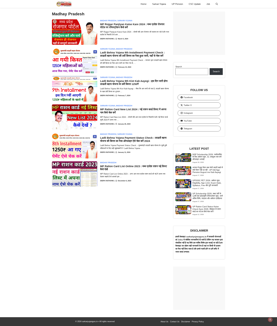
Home (143, 4)
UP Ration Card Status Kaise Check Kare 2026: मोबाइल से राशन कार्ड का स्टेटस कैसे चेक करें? (206, 209)
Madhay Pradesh (108, 21)
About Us (164, 322)
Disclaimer (185, 322)
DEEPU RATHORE (107, 39)
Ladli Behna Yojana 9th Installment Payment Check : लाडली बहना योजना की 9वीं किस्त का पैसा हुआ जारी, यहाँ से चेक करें (132, 54)
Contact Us (174, 322)
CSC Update (195, 4)
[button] (217, 4)
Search (178, 66)
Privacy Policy (198, 322)
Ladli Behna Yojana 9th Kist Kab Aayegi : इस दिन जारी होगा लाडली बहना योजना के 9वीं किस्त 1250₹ (133, 83)
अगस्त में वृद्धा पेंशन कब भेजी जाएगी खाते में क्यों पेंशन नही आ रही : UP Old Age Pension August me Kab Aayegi (207, 169)
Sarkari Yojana (159, 4)
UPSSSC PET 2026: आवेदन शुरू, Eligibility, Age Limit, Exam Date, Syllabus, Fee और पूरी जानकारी (206, 182)
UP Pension (177, 4)
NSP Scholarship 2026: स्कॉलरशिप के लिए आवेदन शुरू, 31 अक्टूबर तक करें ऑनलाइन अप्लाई (207, 156)
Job (208, 4)
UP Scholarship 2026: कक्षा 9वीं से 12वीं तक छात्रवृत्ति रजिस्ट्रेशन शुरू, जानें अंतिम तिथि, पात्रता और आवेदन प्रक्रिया (207, 196)
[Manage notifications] (270, 319)
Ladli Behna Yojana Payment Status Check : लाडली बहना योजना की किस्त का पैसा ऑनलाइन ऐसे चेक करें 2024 (133, 139)
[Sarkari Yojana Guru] (63, 4)
